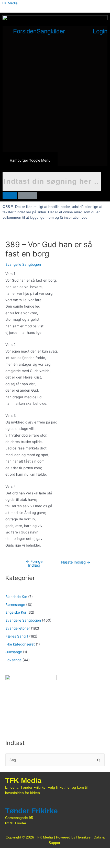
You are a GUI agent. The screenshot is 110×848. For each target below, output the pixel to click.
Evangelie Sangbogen (23, 264)
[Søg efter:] (55, 760)
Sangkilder (51, 31)
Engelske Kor (15, 612)
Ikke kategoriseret (20, 644)
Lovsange (13, 660)
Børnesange (15, 605)
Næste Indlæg (75, 562)
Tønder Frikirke (31, 811)
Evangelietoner (17, 628)
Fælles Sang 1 (16, 636)
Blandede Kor (16, 597)
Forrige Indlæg (34, 563)
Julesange (13, 652)
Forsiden (25, 31)
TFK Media (9, 3)
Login (100, 31)
